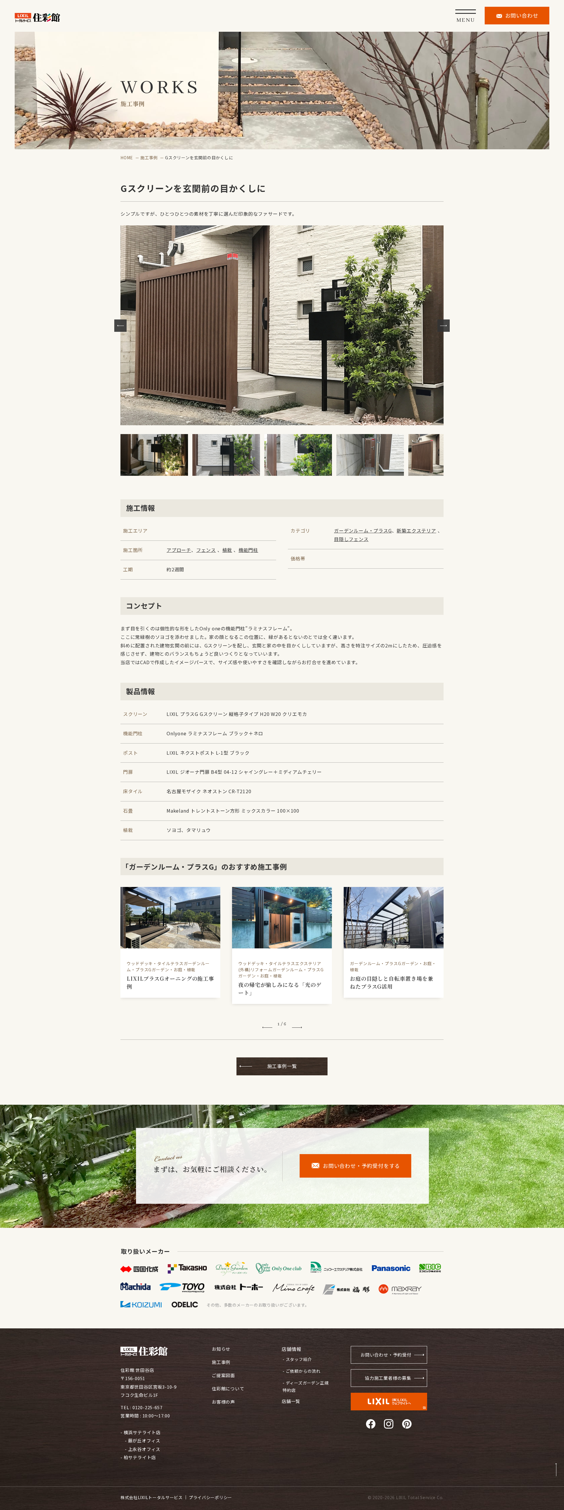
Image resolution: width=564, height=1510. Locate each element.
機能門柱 (248, 549)
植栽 (227, 549)
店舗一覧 (291, 1401)
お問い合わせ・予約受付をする (361, 1165)
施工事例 (149, 157)
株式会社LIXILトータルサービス (151, 1497)
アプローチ (179, 549)
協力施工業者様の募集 (388, 1378)
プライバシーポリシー (210, 1497)
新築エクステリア (416, 530)
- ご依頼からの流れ (301, 1371)
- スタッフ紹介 (297, 1359)
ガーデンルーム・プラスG (363, 530)
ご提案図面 (223, 1375)
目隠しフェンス (351, 539)
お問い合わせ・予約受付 (386, 1355)
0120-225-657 (147, 1407)
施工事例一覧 (282, 1065)
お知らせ (221, 1349)
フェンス (206, 549)
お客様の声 (223, 1402)
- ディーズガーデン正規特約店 (306, 1386)
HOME (126, 157)
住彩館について (228, 1388)
